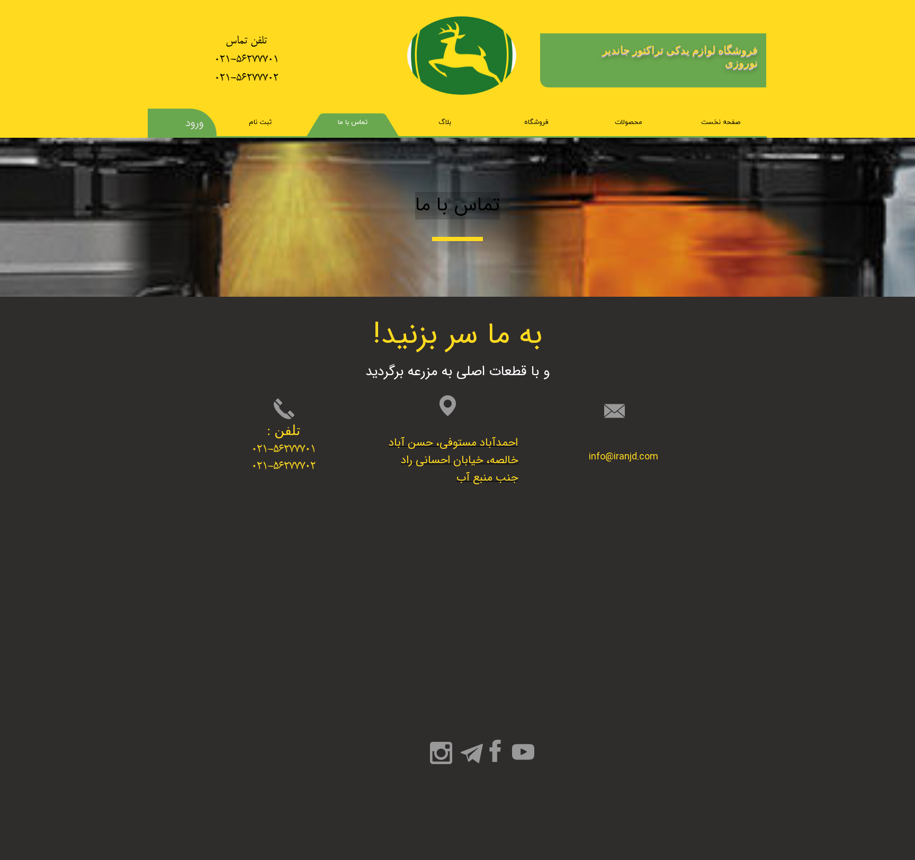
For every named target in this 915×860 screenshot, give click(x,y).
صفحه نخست (720, 122)
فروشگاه (536, 122)
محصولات (628, 122)
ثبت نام (260, 122)
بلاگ (444, 122)
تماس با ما (352, 122)
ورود (194, 123)
